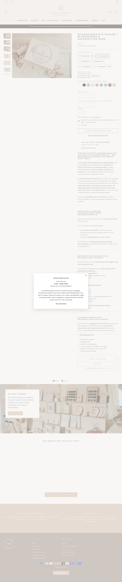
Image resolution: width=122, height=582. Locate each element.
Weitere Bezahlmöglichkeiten (98, 135)
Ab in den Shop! (61, 303)
